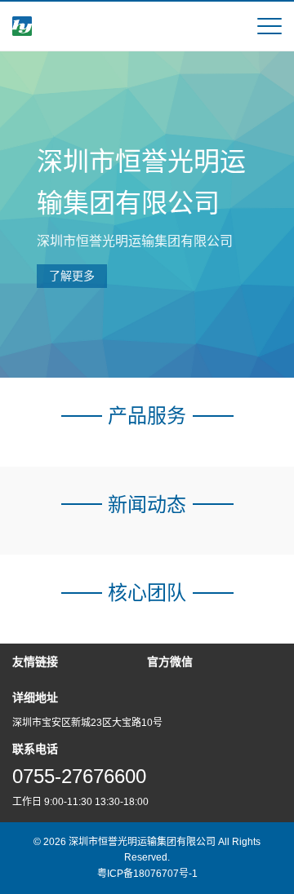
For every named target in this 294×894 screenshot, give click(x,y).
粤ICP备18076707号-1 (147, 873)
